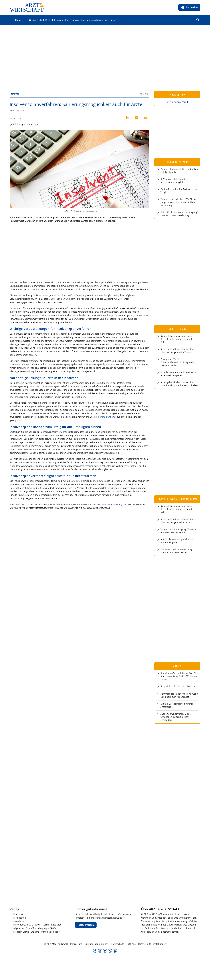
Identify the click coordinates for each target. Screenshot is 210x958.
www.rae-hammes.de (111, 504)
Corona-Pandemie (107, 416)
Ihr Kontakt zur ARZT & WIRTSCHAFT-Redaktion (37, 924)
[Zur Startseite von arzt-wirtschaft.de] (27, 7)
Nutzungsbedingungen (96, 943)
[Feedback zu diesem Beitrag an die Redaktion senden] (145, 117)
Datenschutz (117, 943)
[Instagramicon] (100, 951)
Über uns (18, 914)
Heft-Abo (131, 943)
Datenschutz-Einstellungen (152, 943)
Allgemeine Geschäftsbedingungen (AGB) (34, 928)
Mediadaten (19, 917)
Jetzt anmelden (86, 924)
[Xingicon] (109, 951)
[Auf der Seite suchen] (197, 20)
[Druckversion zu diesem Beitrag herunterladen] (127, 117)
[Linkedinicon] (114, 951)
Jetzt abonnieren (176, 102)
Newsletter (19, 921)
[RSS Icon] (105, 951)
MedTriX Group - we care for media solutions (36, 931)
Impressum (76, 943)
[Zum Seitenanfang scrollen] (204, 952)
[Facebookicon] (95, 951)
